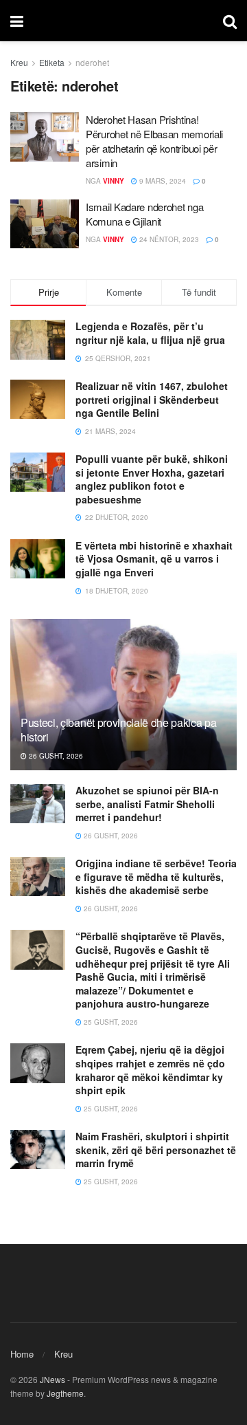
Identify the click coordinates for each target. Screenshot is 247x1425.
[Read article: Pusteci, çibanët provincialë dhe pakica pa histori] (123, 700)
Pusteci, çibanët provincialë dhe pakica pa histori (119, 730)
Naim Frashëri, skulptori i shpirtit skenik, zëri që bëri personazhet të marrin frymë (155, 1149)
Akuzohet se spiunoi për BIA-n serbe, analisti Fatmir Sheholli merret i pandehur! (147, 803)
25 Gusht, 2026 (110, 1022)
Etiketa (51, 62)
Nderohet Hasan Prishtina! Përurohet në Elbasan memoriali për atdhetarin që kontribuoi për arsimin (154, 141)
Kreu (19, 62)
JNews (52, 1379)
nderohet (92, 62)
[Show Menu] (16, 20)
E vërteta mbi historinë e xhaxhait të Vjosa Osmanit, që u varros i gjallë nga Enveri (154, 559)
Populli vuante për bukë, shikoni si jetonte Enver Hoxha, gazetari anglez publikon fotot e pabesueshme (151, 479)
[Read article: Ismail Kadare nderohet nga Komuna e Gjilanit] (44, 224)
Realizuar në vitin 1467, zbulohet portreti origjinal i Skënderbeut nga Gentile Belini (151, 399)
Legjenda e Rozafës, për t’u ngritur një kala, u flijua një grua (150, 333)
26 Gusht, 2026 (55, 756)
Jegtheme (65, 1393)
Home (22, 1353)
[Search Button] (230, 20)
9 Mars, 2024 (161, 181)
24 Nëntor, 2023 (168, 239)
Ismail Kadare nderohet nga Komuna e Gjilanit (144, 213)
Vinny (113, 181)
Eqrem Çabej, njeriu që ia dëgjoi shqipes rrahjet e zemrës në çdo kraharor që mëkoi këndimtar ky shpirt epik (150, 1070)
